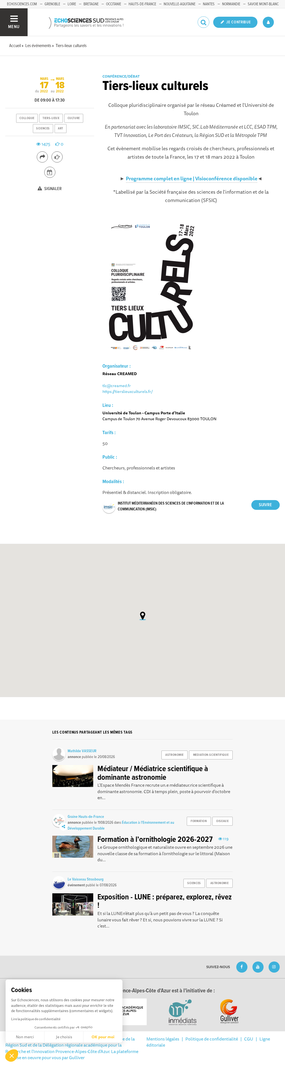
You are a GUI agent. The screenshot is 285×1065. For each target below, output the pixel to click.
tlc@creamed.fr (116, 385)
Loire (72, 4)
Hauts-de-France (142, 4)
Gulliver (77, 1057)
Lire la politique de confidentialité (35, 1019)
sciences (43, 129)
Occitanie (113, 4)
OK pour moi (103, 1037)
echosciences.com (22, 4)
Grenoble (52, 4)
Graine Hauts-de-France (86, 816)
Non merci (25, 1037)
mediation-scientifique (211, 755)
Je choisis (64, 1037)
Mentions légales (162, 1038)
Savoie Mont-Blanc (263, 4)
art (60, 129)
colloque (26, 118)
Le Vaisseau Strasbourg (86, 879)
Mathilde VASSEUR (82, 751)
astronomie (174, 755)
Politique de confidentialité (211, 1038)
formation (199, 821)
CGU (248, 1038)
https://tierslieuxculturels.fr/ (127, 391)
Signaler (52, 189)
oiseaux (222, 821)
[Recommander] (57, 157)
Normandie (231, 4)
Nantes (209, 4)
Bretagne (91, 4)
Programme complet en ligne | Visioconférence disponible (191, 178)
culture (74, 118)
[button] (11, 1055)
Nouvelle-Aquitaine (179, 4)
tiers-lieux (51, 118)
